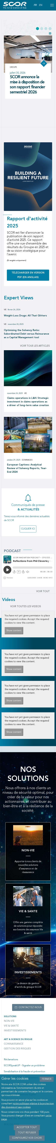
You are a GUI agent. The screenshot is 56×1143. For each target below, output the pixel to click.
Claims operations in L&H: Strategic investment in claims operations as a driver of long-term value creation (28, 402)
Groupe (13, 67)
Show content (13, 630)
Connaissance (13, 1044)
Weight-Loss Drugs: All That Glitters (25, 316)
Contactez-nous (30, 1007)
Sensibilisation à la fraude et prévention (24, 1071)
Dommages (27, 460)
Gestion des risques (17, 1049)
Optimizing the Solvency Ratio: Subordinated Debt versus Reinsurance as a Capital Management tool (26, 334)
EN (40, 5)
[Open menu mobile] (52, 5)
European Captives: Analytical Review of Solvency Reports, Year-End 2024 (27, 468)
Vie (5, 310)
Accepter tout (27, 1127)
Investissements (15, 1031)
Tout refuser (27, 1133)
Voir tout (43, 591)
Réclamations (11, 1059)
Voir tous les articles (35, 346)
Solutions (10, 1016)
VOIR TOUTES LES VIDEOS (25, 606)
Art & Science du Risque (18, 1039)
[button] (37, 28)
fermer (46, 1079)
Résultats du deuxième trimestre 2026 (26, 82)
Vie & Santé (11, 1026)
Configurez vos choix (27, 1138)
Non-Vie (9, 1021)
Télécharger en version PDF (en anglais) (28, 275)
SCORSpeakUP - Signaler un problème (24, 1065)
